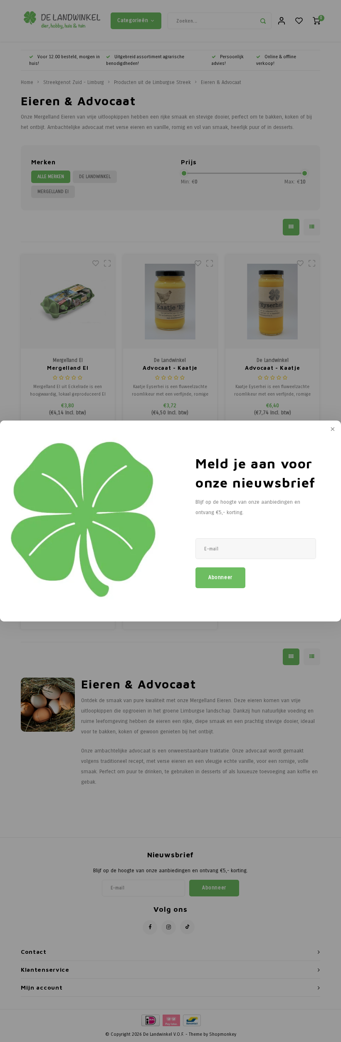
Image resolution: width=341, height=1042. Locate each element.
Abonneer (220, 577)
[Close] (332, 430)
